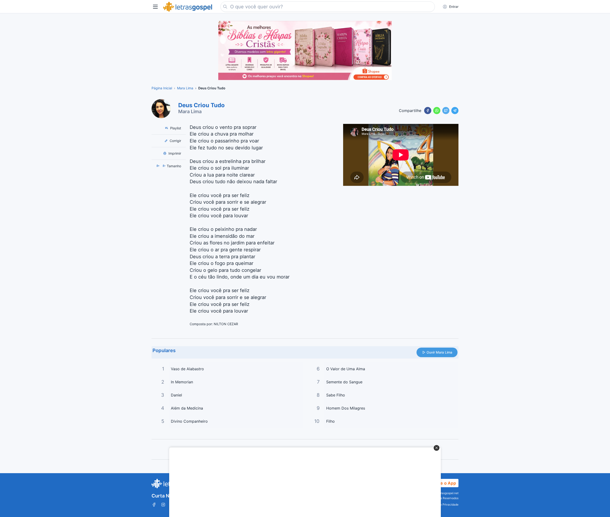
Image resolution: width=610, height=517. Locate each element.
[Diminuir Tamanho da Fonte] (165, 166)
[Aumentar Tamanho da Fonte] (158, 166)
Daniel (176, 395)
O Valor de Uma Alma (345, 368)
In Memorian (182, 382)
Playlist (175, 128)
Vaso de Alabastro (187, 368)
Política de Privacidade (443, 504)
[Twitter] (445, 110)
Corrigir (175, 141)
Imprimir (174, 153)
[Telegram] (454, 110)
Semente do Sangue (344, 382)
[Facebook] (427, 110)
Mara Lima (190, 111)
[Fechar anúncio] (436, 448)
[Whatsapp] (436, 110)
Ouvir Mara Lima (439, 352)
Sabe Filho (335, 395)
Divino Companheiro (189, 421)
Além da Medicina (187, 408)
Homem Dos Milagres (345, 408)
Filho (330, 421)
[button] (155, 6)
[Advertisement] (302, 482)
